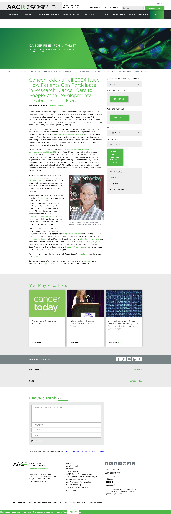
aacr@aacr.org (40, 481)
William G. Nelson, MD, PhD (88, 242)
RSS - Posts (119, 118)
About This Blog (116, 172)
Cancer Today (135, 369)
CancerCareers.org (73, 485)
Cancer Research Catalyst (24, 71)
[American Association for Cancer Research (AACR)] (27, 7)
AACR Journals (72, 466)
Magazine (76, 479)
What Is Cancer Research (70, 503)
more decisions (35, 180)
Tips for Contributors (118, 189)
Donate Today (154, 8)
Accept (73, 512)
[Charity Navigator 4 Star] (110, 481)
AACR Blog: (81, 477)
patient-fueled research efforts (69, 134)
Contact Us (114, 178)
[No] (80, 512)
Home (9, 71)
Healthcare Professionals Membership (42, 503)
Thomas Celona (56, 106)
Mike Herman (43, 198)
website (81, 254)
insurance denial (36, 239)
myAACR (160, 4)
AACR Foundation (73, 471)
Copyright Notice (113, 473)
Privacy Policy (112, 470)
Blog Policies (115, 184)
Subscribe (119, 99)
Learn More (36, 342)
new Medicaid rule (73, 234)
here (38, 257)
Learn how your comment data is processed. (85, 451)
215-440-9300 (44, 479)
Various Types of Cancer (92, 503)
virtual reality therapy (89, 239)
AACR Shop (71, 490)
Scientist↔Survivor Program (41, 216)
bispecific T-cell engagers (76, 247)
